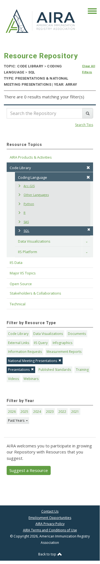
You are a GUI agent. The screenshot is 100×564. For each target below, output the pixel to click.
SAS (26, 222)
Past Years (16, 420)
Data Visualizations (34, 241)
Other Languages (36, 195)
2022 (62, 411)
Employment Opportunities (50, 517)
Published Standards (55, 369)
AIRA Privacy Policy (50, 523)
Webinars (31, 378)
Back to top (47, 554)
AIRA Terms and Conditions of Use (50, 530)
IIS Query (41, 342)
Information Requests (25, 351)
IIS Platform (27, 251)
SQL (26, 231)
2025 (24, 411)
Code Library (18, 333)
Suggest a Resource (28, 470)
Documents (77, 333)
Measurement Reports (64, 351)
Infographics (62, 342)
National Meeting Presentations (32, 360)
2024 (37, 411)
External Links (18, 342)
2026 (12, 411)
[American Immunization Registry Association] (41, 20)
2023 (50, 411)
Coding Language (32, 177)
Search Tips (84, 124)
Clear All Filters (88, 69)
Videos (13, 378)
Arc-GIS (29, 186)
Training (82, 369)
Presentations (19, 369)
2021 (75, 411)
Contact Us (49, 511)
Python (29, 204)
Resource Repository (41, 56)
